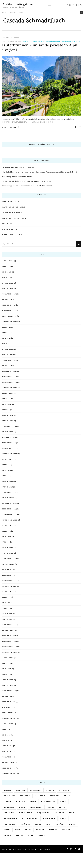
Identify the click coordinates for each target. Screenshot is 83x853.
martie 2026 (7, 288)
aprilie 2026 (7, 283)
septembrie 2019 (9, 718)
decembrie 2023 (9, 437)
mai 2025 (5, 343)
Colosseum (25, 796)
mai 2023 (5, 476)
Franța (33, 801)
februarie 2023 (9, 492)
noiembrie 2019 (8, 707)
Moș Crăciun (43, 813)
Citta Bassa (9, 796)
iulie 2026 (6, 266)
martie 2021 (7, 619)
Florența (20, 801)
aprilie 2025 (7, 349)
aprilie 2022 (7, 547)
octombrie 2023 (9, 448)
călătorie (40, 796)
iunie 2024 (6, 404)
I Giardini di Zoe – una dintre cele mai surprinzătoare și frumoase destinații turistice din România (40, 172)
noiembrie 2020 (9, 641)
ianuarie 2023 (8, 498)
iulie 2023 (6, 465)
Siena (17, 830)
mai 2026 (6, 277)
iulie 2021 (6, 597)
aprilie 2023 (7, 481)
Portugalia (9, 824)
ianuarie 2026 (8, 299)
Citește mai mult (9, 127)
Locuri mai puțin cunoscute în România (18, 167)
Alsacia (7, 790)
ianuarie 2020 (8, 696)
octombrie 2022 (9, 514)
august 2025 (7, 327)
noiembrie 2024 (9, 377)
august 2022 (8, 525)
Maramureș (9, 813)
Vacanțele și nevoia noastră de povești (17, 177)
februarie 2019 (8, 757)
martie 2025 (7, 354)
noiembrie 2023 (9, 443)
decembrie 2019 (8, 702)
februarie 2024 (9, 426)
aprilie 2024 (7, 415)
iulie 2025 (6, 332)
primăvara (25, 824)
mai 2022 (6, 542)
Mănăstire (59, 813)
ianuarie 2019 (8, 762)
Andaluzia (21, 790)
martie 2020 (7, 685)
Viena (30, 835)
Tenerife (53, 830)
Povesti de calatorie (71, 41)
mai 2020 (6, 674)
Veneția (19, 835)
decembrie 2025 (9, 305)
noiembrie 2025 (9, 310)
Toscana (66, 830)
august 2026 (8, 261)
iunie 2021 (6, 602)
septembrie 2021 (9, 586)
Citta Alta (64, 790)
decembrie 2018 (8, 768)
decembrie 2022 (9, 503)
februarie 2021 (8, 625)
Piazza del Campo (30, 818)
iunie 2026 (6, 272)
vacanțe (7, 835)
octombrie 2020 (9, 647)
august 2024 (8, 393)
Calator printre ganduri (14, 207)
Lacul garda (36, 807)
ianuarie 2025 (8, 365)
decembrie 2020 (9, 636)
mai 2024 (6, 410)
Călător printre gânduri (18, 4)
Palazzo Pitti (10, 818)
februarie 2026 (9, 294)
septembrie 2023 (9, 454)
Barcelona (35, 790)
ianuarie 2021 (8, 630)
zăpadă (41, 835)
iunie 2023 (6, 470)
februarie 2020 (9, 691)
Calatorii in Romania (12, 212)
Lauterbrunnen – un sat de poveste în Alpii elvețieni (39, 48)
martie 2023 (7, 487)
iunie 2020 (6, 669)
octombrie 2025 (9, 316)
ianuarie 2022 (8, 564)
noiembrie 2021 (8, 575)
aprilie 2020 (7, 680)
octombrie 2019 (9, 713)
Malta (62, 807)
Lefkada (50, 807)
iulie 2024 (6, 399)
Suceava (40, 830)
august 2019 (7, 724)
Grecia (63, 801)
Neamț (71, 813)
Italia (22, 807)
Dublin (67, 796)
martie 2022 (7, 553)
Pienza (63, 818)
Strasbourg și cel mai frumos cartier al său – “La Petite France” (27, 186)
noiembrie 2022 (9, 509)
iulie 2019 (6, 729)
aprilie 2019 (7, 746)
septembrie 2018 (9, 773)
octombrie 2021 (9, 580)
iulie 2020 (6, 663)
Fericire (7, 801)
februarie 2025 (9, 360)
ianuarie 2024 (8, 432)
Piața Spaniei (49, 818)
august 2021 (7, 591)
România (60, 824)
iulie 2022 (6, 531)
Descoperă (7, 223)
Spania (28, 830)
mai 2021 (5, 608)
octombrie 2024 (9, 382)
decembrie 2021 (8, 569)
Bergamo (49, 790)
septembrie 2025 (9, 321)
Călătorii (54, 796)
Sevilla (7, 830)
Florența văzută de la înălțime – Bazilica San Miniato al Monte (26, 181)
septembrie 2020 (9, 652)
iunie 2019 (6, 735)
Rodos (38, 824)
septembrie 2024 (9, 387)
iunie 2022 (6, 536)
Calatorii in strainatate (33, 41)
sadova (72, 824)
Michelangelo (25, 813)
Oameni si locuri (53, 41)
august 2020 (8, 658)
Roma (48, 824)
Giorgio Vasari (48, 801)
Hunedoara (9, 807)
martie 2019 (7, 751)
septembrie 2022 (9, 520)
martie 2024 (7, 421)
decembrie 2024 (9, 371)
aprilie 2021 (7, 614)
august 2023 (7, 459)
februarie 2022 (9, 558)
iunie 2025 (6, 338)
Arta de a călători (11, 201)
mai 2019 (5, 740)
